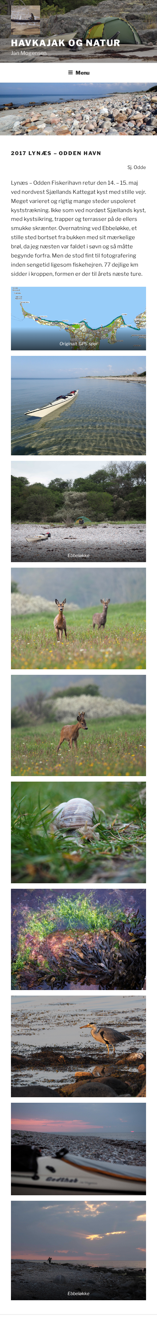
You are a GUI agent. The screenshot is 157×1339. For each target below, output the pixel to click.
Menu (82, 72)
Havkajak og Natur (66, 43)
